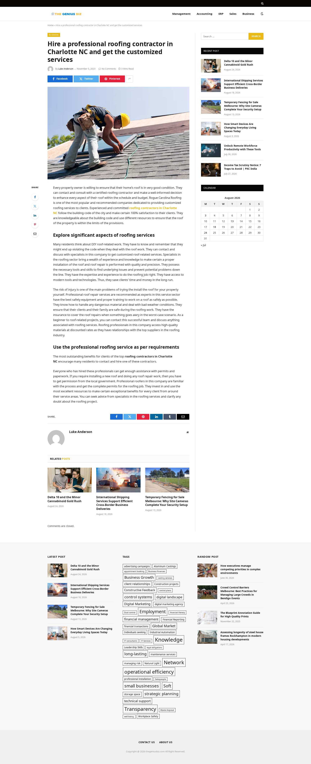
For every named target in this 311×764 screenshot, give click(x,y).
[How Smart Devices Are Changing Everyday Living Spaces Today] (211, 129)
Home (51, 25)
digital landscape (169, 597)
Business (248, 13)
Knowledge (169, 639)
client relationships (137, 584)
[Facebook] (35, 197)
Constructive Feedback (139, 590)
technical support (137, 701)
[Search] (261, 3)
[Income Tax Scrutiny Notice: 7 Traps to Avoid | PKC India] (211, 170)
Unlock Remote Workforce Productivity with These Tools (242, 147)
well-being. (129, 716)
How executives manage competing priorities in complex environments (240, 569)
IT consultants (130, 641)
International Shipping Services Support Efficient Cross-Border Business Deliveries (114, 503)
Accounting (204, 13)
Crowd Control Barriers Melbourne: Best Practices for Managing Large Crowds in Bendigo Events (238, 593)
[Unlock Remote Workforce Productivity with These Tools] (211, 150)
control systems (138, 596)
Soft (167, 686)
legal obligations (154, 647)
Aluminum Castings (165, 566)
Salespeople (160, 679)
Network (174, 662)
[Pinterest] (35, 224)
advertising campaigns (137, 566)
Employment (152, 611)
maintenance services (163, 654)
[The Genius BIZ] (66, 13)
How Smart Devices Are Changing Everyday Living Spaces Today (240, 127)
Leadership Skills (133, 647)
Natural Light (152, 663)
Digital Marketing (137, 604)
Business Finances (156, 571)
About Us (165, 742)
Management (181, 13)
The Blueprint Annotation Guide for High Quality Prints (240, 614)
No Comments (109, 68)
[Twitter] (35, 206)
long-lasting (135, 653)
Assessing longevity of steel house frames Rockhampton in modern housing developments (241, 635)
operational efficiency (149, 671)
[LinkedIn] (35, 215)
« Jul (203, 245)
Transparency (140, 708)
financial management (141, 619)
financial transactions (136, 626)
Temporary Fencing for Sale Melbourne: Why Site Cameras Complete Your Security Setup (166, 501)
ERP (220, 13)
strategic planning (161, 693)
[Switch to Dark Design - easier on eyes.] (261, 13)
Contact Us (147, 742)
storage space (132, 694)
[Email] (35, 233)
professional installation (137, 679)
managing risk (132, 663)
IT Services (146, 641)
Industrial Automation (162, 632)
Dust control (129, 612)
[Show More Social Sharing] (129, 78)
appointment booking (134, 571)
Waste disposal (167, 710)
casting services (165, 578)
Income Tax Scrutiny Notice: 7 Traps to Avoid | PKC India (242, 166)
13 (232, 221)
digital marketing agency (169, 604)
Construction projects (166, 584)
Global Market (163, 625)
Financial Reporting (173, 619)
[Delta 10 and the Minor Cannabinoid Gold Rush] (70, 480)
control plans (165, 590)
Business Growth (139, 577)
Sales (232, 13)
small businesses (141, 686)
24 (205, 232)
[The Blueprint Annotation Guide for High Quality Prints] (207, 617)
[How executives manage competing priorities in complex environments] (207, 570)
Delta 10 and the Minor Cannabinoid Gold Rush (65, 499)
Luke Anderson (65, 68)
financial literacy (177, 612)
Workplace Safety (148, 716)
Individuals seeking (135, 632)
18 (214, 227)
